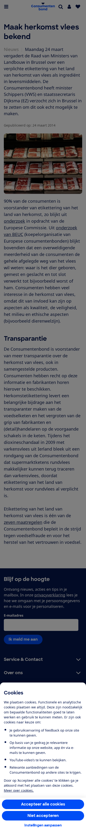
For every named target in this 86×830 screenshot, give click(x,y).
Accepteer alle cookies (43, 804)
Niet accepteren (43, 815)
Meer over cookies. (19, 790)
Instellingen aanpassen (43, 825)
